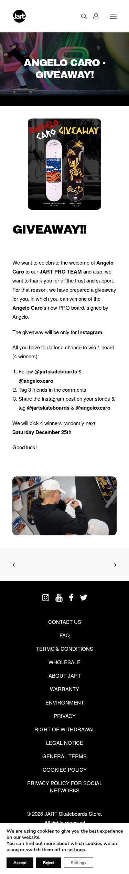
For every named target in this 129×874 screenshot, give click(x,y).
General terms (64, 756)
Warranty (64, 688)
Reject (48, 862)
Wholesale (64, 662)
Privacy (65, 715)
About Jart (65, 675)
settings (76, 850)
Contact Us (64, 621)
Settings (78, 862)
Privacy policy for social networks (64, 786)
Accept (19, 862)
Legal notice (64, 742)
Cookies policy (65, 769)
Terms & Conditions (64, 648)
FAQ (65, 635)
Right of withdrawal (64, 729)
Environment (64, 702)
